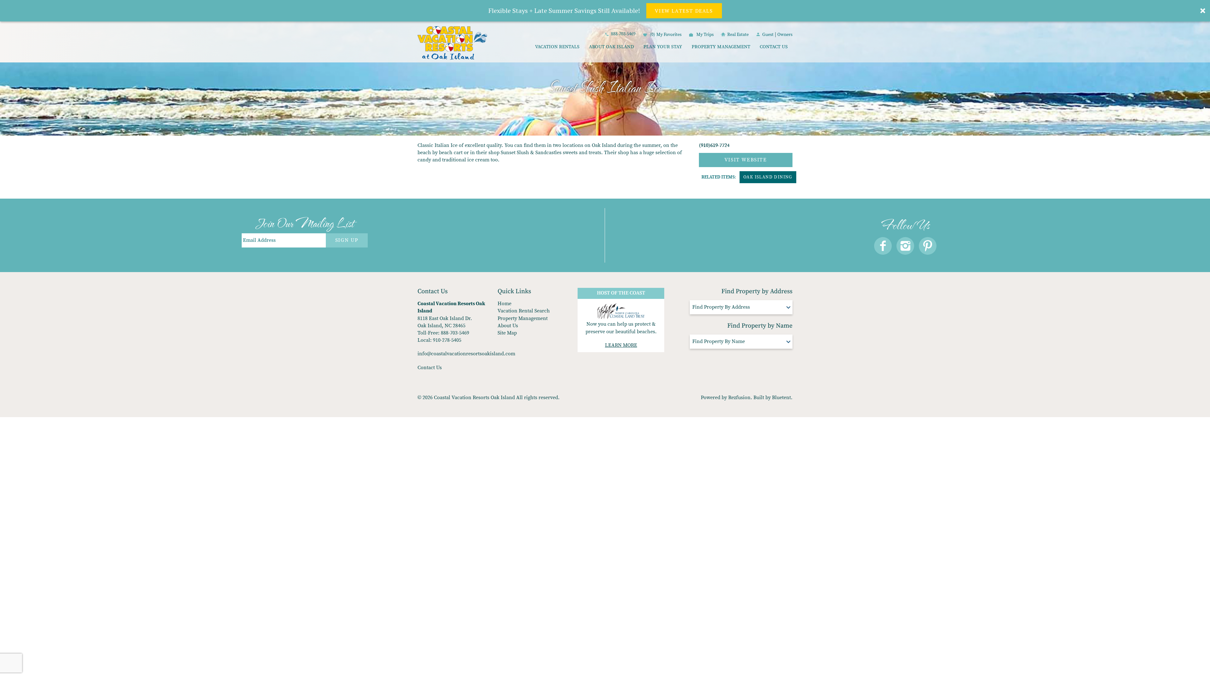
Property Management (721, 46)
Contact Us (774, 46)
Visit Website (745, 159)
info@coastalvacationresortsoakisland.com (466, 353)
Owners (784, 34)
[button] (605, 10)
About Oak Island (611, 46)
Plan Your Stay (662, 46)
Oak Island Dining (767, 177)
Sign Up (346, 240)
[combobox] (741, 307)
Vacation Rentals (557, 46)
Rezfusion (739, 397)
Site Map (507, 332)
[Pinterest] (927, 246)
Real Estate (738, 34)
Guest (768, 34)
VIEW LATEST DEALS (684, 10)
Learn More (621, 345)
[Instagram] (905, 246)
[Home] (452, 43)
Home (504, 303)
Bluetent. (782, 397)
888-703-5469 (623, 34)
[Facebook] (883, 246)
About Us (508, 325)
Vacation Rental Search (524, 310)
